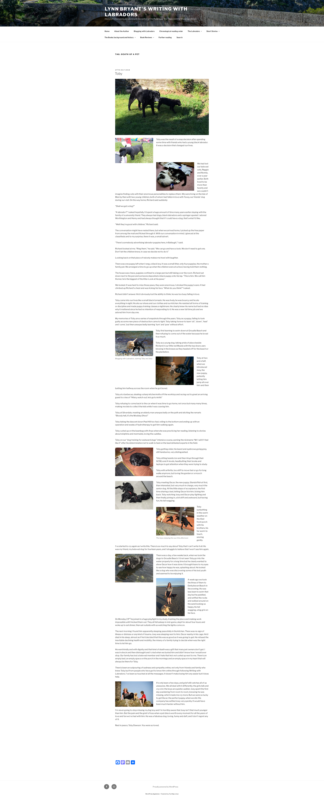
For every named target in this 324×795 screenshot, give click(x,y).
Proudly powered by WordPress (165, 787)
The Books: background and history (119, 37)
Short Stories (212, 31)
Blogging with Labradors (144, 31)
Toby (118, 74)
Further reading (165, 37)
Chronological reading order (171, 31)
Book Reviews (146, 37)
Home (107, 31)
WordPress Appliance (152, 794)
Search (180, 37)
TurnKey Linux (174, 794)
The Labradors (194, 31)
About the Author (121, 31)
